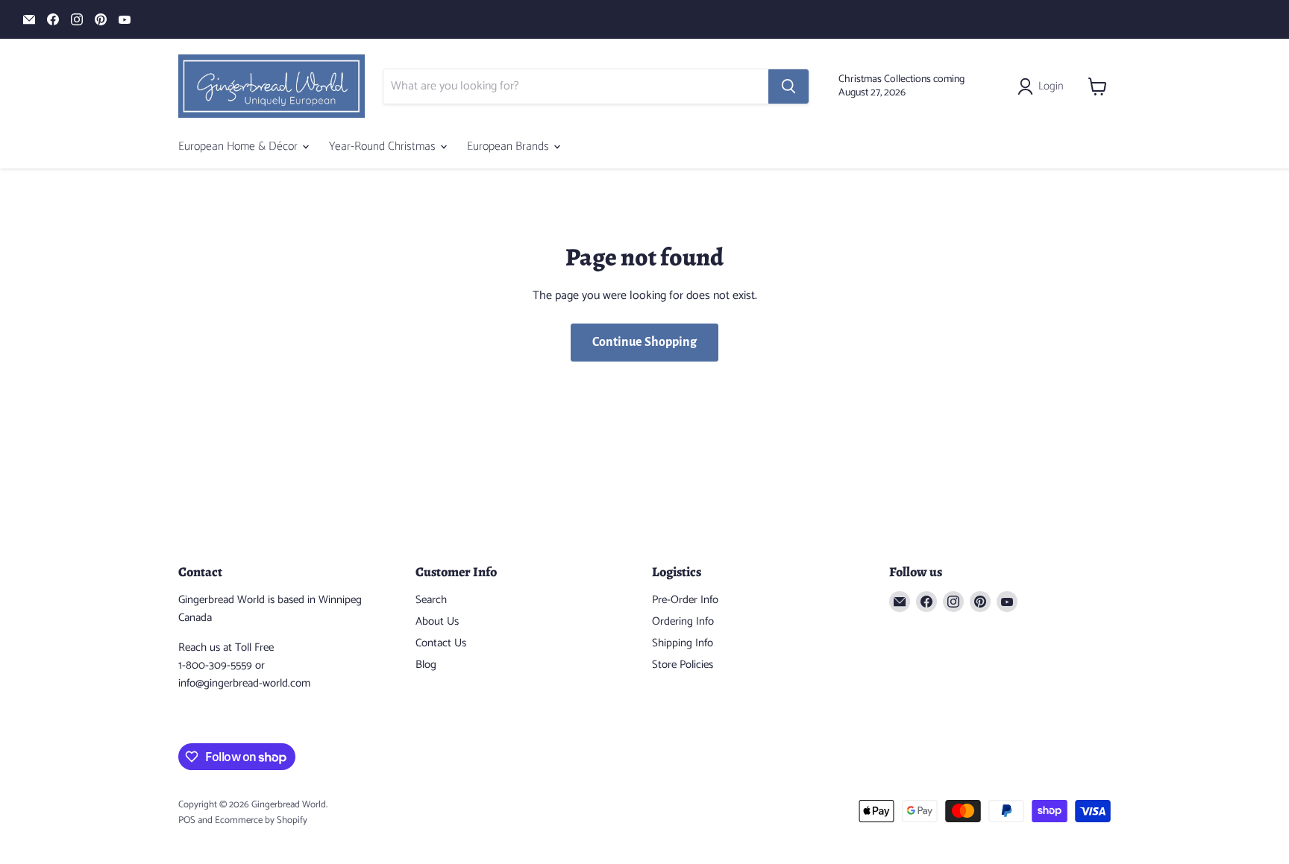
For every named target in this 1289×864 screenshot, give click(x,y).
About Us (437, 621)
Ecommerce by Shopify (261, 820)
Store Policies (682, 664)
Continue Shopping (644, 342)
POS (186, 820)
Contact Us (440, 643)
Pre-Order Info (685, 599)
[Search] (788, 86)
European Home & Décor (239, 146)
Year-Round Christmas (384, 146)
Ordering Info (683, 621)
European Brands (509, 146)
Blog (425, 664)
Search (431, 599)
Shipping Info (682, 643)
